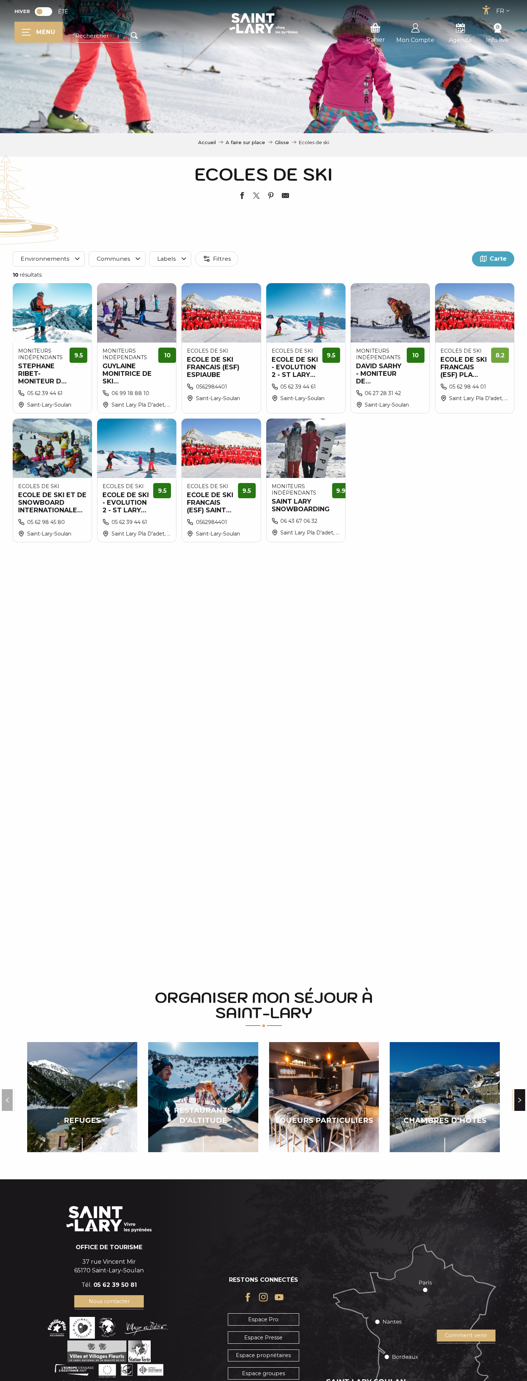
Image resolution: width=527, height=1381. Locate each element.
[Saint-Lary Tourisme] (263, 23)
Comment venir (466, 1335)
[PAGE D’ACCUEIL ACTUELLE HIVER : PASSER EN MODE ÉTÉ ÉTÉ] (43, 11)
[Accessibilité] (486, 10)
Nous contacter (109, 1301)
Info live (497, 40)
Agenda (460, 40)
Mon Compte (415, 40)
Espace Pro (263, 1319)
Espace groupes (263, 1373)
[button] (108, 36)
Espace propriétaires (263, 1355)
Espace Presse (263, 1337)
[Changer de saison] (46, 11)
